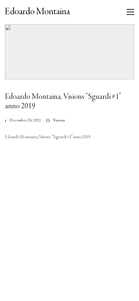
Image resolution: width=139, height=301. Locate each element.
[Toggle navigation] (130, 11)
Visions (59, 120)
